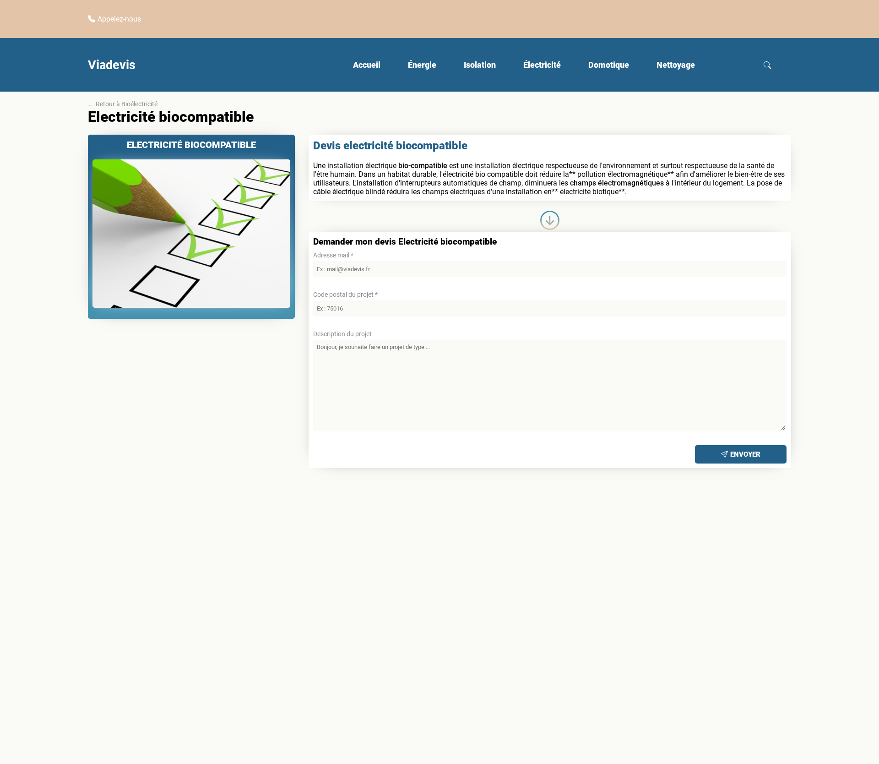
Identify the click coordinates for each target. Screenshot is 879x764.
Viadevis (112, 65)
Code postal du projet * (345, 294)
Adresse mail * (333, 255)
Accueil (366, 65)
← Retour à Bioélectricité (122, 104)
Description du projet (342, 334)
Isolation (480, 65)
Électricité (542, 65)
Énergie (422, 65)
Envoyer (745, 454)
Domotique (608, 65)
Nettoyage (676, 65)
